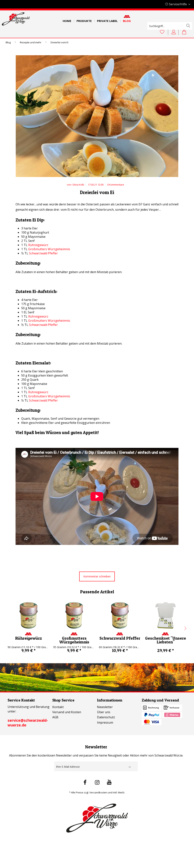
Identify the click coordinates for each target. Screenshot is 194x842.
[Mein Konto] (174, 32)
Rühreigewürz (38, 245)
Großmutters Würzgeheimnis (49, 249)
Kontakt (58, 707)
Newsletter (105, 707)
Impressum (105, 722)
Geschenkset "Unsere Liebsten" (165, 640)
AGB (55, 717)
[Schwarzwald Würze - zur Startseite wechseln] (16, 19)
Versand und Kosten (66, 712)
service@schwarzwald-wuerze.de (28, 723)
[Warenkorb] (186, 32)
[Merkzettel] (162, 32)
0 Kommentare (115, 184)
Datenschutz (106, 717)
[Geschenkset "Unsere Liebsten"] (165, 615)
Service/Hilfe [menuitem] (178, 4)
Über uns (103, 712)
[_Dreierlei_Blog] (97, 117)
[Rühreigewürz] (28, 615)
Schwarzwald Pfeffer (43, 253)
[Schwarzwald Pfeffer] (120, 615)
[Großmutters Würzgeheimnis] (74, 615)
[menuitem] (67, 19)
